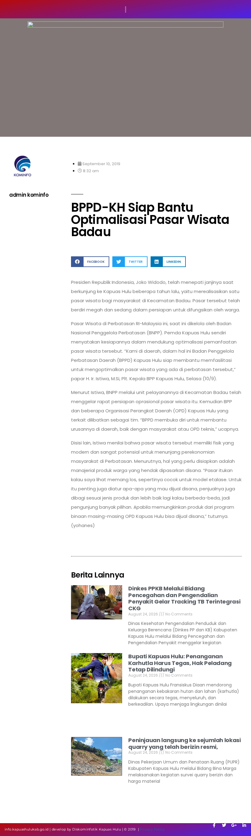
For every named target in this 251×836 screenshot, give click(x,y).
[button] (90, 261)
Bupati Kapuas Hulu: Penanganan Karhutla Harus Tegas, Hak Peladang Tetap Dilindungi (180, 662)
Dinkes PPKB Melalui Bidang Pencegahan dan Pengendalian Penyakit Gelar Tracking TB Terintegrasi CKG (184, 598)
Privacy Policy (152, 829)
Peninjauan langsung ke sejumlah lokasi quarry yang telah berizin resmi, (184, 743)
